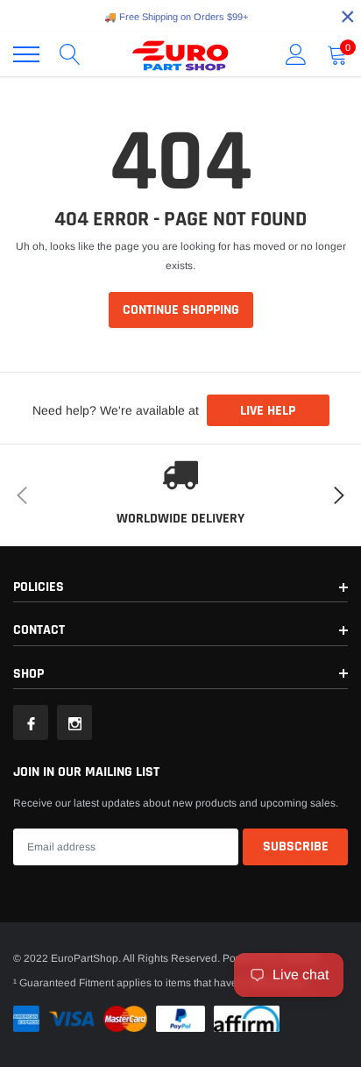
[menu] (26, 54)
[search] (70, 54)
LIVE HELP (267, 411)
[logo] (180, 54)
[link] (30, 722)
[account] (296, 54)
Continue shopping (181, 310)
